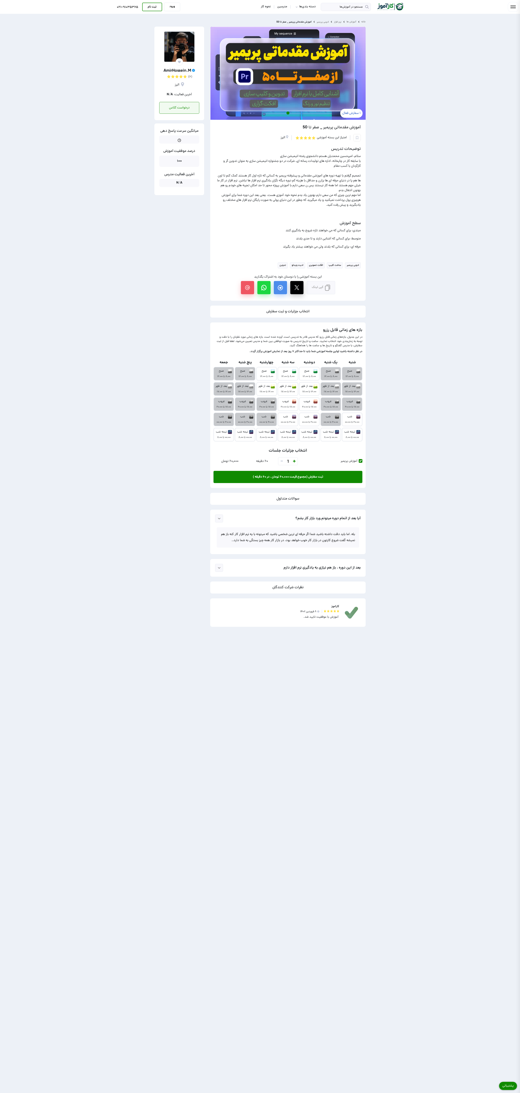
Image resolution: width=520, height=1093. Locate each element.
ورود (172, 6)
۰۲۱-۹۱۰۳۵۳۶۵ (127, 7)
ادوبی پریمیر (323, 21)
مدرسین (282, 7)
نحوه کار (266, 7)
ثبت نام (152, 7)
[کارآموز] (390, 7)
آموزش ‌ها (351, 21)
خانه (363, 21)
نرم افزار (337, 21)
